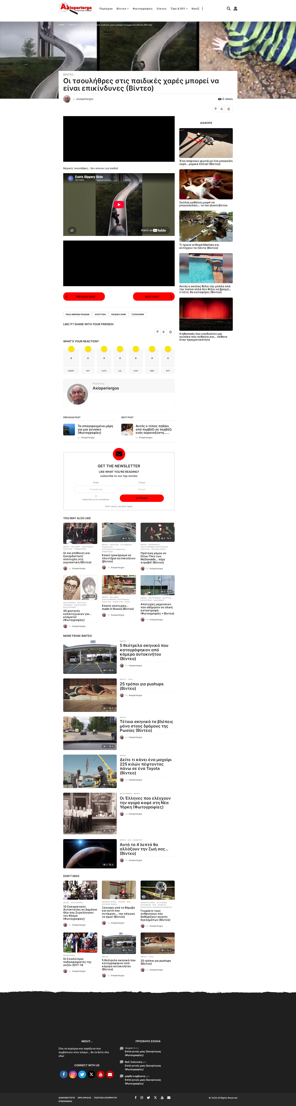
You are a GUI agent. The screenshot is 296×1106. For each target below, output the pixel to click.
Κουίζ (195, 8)
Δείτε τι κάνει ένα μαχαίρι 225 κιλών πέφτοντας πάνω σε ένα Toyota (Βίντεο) (146, 766)
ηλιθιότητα (107, 547)
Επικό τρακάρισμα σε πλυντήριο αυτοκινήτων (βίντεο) (119, 558)
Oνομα (142, 482)
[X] (91, 1074)
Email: (96, 482)
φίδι (128, 902)
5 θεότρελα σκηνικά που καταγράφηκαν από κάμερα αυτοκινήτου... (197, 1026)
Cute (104, 371)
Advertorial (69, 955)
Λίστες (162, 8)
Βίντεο (121, 8)
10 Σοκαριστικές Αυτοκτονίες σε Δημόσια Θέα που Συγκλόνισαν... (74, 1024)
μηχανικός (159, 600)
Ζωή (129, 840)
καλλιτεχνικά (69, 607)
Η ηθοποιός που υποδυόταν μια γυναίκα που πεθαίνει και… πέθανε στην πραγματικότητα (203, 336)
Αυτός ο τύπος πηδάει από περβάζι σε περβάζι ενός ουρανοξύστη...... (154, 429)
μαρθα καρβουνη (135, 1076)
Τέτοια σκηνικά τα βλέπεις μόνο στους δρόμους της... (259, 1025)
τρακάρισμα (107, 552)
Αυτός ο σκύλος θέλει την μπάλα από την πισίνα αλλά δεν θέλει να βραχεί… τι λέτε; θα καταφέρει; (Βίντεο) (205, 289)
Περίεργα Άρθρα (109, 902)
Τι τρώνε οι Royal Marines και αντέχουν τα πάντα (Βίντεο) (199, 246)
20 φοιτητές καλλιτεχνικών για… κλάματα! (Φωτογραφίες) (77, 615)
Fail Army (75, 547)
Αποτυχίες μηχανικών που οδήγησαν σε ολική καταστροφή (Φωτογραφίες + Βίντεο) (157, 609)
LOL (119, 371)
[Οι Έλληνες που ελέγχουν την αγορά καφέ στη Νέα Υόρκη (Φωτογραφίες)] (90, 813)
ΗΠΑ (154, 905)
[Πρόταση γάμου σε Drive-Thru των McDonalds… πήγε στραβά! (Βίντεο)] (158, 532)
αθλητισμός (87, 547)
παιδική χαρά (118, 314)
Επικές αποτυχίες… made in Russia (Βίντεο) (118, 607)
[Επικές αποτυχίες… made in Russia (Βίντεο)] (119, 584)
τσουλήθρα (137, 314)
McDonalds (154, 545)
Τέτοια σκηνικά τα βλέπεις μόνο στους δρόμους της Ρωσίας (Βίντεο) (146, 726)
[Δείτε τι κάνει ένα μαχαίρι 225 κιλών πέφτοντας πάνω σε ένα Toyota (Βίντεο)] (90, 771)
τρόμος (121, 902)
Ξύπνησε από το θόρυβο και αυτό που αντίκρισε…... (105, 1022)
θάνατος (162, 905)
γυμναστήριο (80, 549)
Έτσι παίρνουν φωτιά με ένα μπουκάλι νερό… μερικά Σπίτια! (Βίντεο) (206, 162)
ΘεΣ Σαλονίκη (133, 1061)
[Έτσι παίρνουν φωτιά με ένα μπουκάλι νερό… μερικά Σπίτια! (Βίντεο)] (206, 143)
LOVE (136, 371)
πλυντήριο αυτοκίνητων (113, 549)
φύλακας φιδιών (109, 904)
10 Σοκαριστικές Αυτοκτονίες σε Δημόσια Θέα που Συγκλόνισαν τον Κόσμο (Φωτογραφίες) (80, 912)
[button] (202, 9)
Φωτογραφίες (143, 8)
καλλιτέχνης (80, 605)
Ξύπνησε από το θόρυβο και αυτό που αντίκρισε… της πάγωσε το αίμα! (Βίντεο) (118, 912)
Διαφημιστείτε (67, 1097)
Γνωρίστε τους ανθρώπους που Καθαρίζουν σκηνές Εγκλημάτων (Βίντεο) (155, 915)
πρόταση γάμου (158, 549)
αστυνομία (161, 903)
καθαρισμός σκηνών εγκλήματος (156, 907)
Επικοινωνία (65, 1101)
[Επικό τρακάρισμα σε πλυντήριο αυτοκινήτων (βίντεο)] (119, 532)
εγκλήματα (146, 905)
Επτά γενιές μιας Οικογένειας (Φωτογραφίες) (143, 1053)
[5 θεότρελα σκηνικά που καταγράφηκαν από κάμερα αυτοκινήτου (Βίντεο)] (90, 657)
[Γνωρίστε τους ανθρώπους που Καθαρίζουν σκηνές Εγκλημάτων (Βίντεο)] (158, 890)
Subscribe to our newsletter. (96, 499)
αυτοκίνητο (126, 545)
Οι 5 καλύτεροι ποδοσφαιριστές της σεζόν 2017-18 (77, 962)
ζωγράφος (68, 605)
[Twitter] (82, 1074)
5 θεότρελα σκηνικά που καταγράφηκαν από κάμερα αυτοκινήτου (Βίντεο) (144, 652)
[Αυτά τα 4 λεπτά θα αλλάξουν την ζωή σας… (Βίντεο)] (90, 853)
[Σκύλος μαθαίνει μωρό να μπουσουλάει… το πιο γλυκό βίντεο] (206, 184)
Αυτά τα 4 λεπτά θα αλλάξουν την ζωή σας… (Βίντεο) (144, 849)
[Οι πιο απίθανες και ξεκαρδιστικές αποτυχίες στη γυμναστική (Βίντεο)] (80, 533)
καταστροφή (146, 600)
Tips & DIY (178, 8)
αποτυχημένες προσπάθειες (154, 547)
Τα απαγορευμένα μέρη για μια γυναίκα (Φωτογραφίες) (95, 429)
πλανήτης (137, 840)
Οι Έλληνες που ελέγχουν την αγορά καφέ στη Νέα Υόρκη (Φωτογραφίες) (145, 802)
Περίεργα (106, 8)
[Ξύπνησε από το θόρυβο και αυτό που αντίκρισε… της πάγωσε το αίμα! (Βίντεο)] (119, 890)
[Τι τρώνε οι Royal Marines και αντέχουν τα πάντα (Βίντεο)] (206, 226)
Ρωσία (127, 602)
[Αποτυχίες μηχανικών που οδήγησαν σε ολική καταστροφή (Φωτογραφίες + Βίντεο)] (158, 585)
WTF (168, 371)
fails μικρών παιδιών (77, 314)
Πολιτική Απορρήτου (105, 1097)
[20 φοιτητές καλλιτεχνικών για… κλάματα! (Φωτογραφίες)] (80, 587)
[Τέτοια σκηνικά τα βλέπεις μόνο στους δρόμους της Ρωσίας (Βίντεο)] (90, 733)
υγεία (130, 679)
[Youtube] (101, 1074)
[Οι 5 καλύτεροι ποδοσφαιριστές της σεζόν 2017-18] (80, 943)
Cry (88, 371)
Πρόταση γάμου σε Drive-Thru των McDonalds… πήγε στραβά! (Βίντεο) (153, 558)
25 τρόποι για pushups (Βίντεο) (142, 686)
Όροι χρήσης (84, 1097)
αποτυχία (100, 314)
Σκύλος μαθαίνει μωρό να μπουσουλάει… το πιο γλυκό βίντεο (203, 204)
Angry (71, 371)
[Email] (110, 1074)
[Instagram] (73, 1074)
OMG (152, 371)
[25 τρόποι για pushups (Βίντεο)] (90, 695)
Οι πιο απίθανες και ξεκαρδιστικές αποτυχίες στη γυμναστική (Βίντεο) (77, 557)
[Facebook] (64, 1074)
